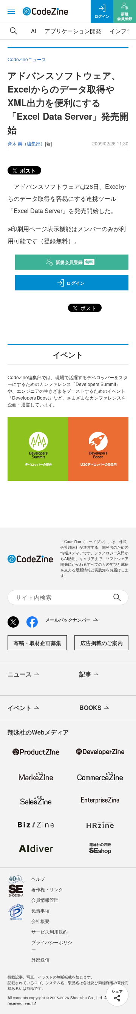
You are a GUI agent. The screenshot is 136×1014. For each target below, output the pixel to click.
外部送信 (40, 959)
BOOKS (90, 707)
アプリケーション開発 (73, 31)
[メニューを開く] (11, 11)
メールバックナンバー (68, 619)
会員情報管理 (45, 900)
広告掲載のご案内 (101, 643)
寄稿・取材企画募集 (37, 643)
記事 (85, 674)
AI (33, 31)
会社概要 (40, 921)
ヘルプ (38, 878)
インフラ (121, 31)
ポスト (27, 170)
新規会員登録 (74, 262)
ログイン (75, 282)
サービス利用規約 (49, 931)
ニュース (20, 674)
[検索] (14, 31)
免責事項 (40, 910)
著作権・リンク (47, 889)
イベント (20, 707)
